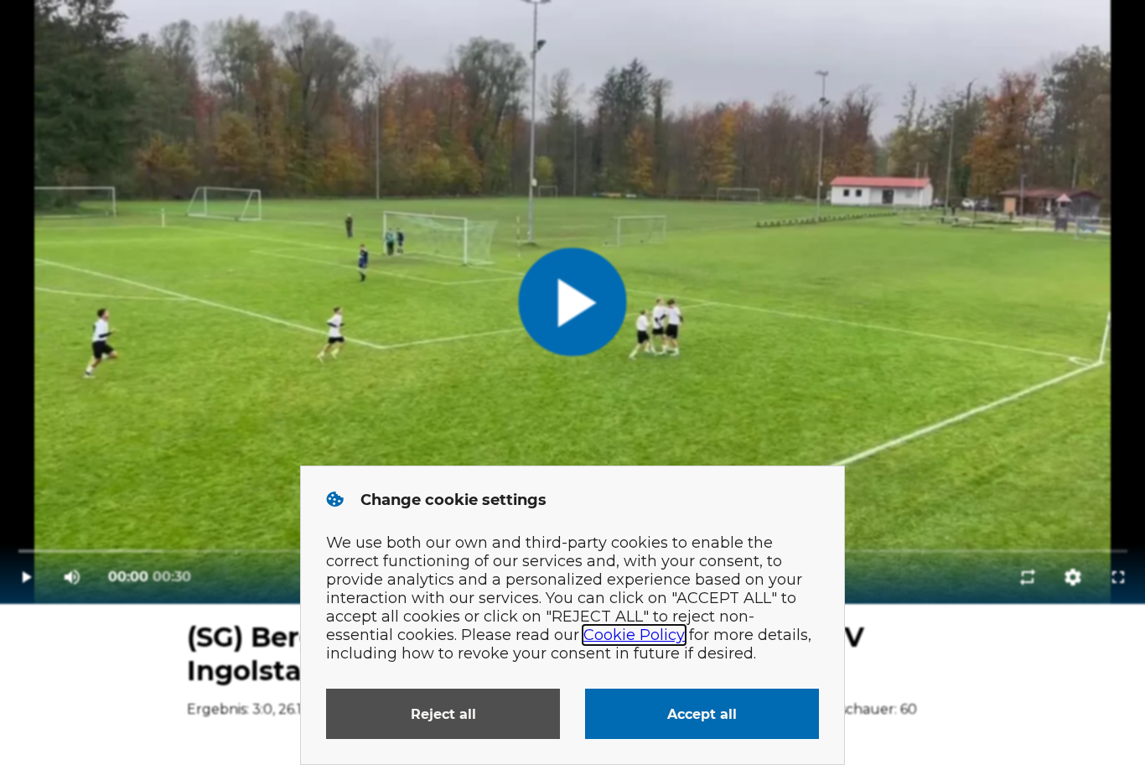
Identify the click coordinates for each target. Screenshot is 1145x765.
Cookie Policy (634, 635)
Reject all (443, 714)
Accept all (702, 714)
